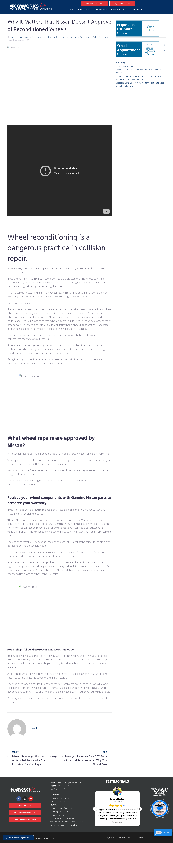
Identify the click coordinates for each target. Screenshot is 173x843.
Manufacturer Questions (30, 37)
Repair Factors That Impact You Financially (74, 37)
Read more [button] (117, 822)
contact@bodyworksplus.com (69, 782)
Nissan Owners (48, 37)
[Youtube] (30, 798)
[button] (140, 809)
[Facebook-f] (18, 798)
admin (13, 37)
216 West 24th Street (59, 798)
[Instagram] (24, 798)
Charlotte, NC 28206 (59, 801)
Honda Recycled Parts (125, 66)
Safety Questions (100, 37)
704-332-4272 (60, 789)
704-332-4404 (63, 785)
